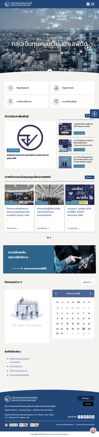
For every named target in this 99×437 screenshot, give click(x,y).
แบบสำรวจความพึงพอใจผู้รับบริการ (65, 425)
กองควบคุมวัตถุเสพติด (19, 375)
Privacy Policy (25, 410)
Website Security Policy (43, 410)
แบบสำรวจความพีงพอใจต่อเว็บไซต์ (85, 425)
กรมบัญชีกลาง (16, 366)
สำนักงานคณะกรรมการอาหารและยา (20, 360)
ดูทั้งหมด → (89, 116)
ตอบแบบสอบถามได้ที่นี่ (35, 268)
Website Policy (11, 410)
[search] (88, 4)
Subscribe (88, 404)
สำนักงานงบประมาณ (18, 370)
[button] (48, 238)
